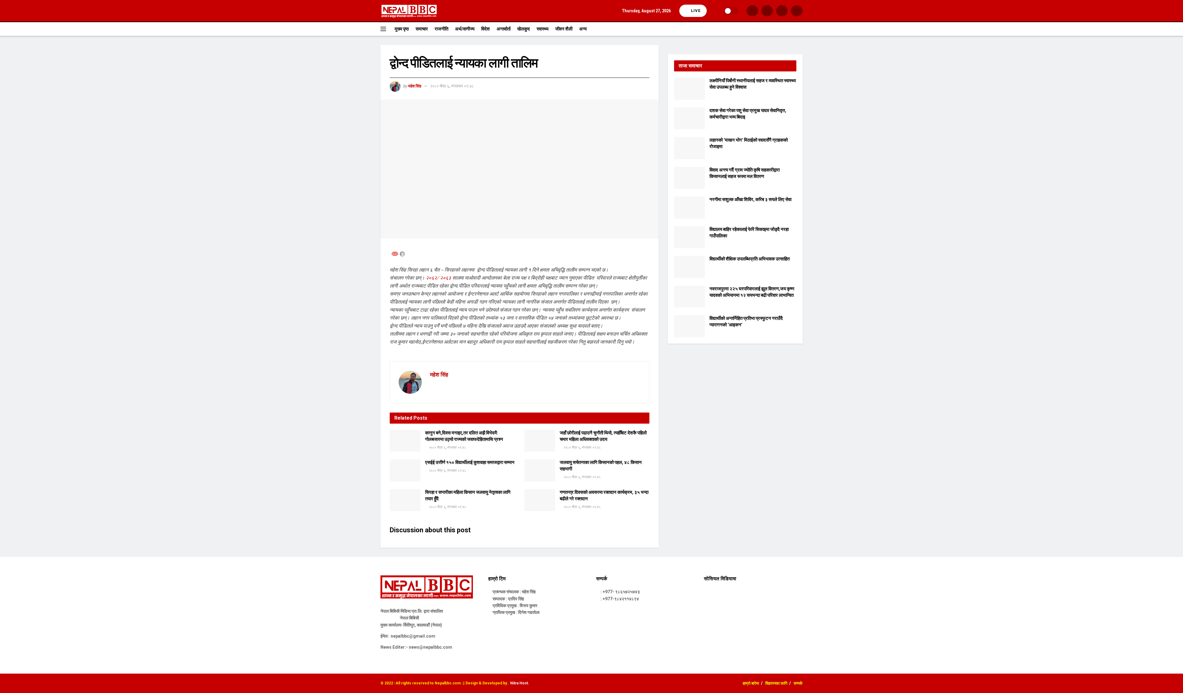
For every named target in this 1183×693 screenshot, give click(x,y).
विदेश (485, 29)
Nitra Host (519, 683)
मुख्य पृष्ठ (402, 29)
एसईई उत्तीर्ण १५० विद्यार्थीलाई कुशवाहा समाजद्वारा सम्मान (469, 462)
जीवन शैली (563, 29)
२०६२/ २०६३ (438, 277)
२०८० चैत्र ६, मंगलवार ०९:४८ (452, 86)
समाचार (422, 29)
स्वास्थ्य (542, 29)
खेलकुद (523, 29)
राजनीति (441, 29)
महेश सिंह (414, 86)
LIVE (695, 10)
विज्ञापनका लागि (776, 683)
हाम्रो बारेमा (751, 683)
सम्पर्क (798, 683)
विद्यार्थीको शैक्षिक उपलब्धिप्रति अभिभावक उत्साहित (749, 259)
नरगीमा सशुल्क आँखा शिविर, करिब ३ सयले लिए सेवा (750, 199)
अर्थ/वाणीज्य (464, 29)
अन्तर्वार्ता (503, 29)
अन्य (583, 29)
